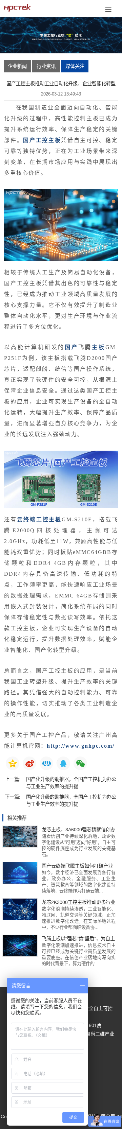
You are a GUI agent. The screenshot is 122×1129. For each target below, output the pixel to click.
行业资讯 (46, 66)
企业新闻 (17, 66)
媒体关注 (74, 66)
